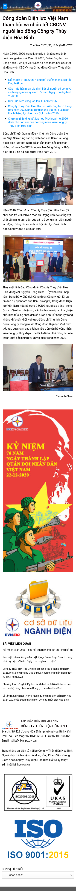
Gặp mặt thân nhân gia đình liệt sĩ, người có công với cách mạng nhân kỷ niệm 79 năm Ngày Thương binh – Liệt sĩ (40, 92)
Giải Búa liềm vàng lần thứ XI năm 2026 (32, 101)
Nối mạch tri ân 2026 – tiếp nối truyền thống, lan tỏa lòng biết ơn (38, 649)
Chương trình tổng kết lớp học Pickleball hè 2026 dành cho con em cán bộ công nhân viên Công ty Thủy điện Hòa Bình (38, 122)
